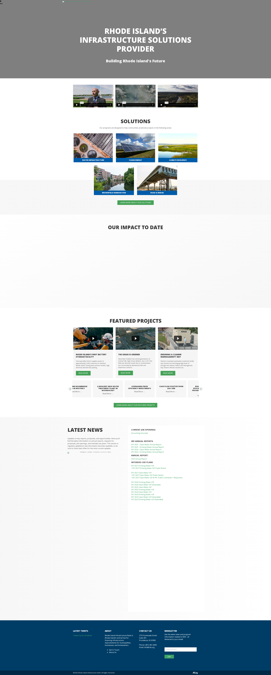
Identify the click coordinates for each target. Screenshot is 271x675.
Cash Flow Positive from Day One (151, 387)
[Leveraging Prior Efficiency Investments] (120, 381)
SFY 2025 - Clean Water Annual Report (146, 447)
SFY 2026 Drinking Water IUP (142, 484)
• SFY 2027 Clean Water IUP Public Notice (147, 477)
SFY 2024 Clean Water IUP (141, 494)
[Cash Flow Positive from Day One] (151, 381)
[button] (71, 266)
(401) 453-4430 (151, 647)
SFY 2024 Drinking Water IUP (142, 496)
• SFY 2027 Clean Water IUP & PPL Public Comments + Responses (157, 479)
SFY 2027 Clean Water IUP (141, 475)
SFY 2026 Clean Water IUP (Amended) (145, 487)
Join (169, 658)
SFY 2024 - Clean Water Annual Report (146, 451)
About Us (112, 654)
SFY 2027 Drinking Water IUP (142, 468)
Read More (88, 393)
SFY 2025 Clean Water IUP (141, 489)
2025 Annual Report (139, 461)
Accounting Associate (139, 435)
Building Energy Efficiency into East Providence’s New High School (183, 389)
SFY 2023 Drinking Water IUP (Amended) (147, 501)
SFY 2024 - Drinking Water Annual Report (147, 454)
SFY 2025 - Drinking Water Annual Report (147, 449)
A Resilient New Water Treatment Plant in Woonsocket (88, 388)
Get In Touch (114, 652)
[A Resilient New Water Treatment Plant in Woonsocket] (88, 381)
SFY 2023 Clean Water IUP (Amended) (145, 499)
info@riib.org (149, 649)
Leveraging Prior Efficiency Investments (120, 387)
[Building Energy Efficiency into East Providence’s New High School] (183, 381)
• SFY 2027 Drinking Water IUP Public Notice (148, 470)
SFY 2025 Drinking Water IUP (142, 491)
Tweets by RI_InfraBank (82, 637)
